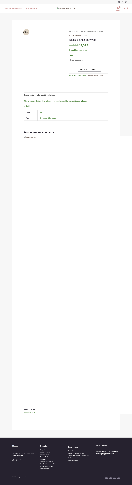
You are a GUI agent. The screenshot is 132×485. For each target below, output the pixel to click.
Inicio (71, 31)
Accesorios (43, 459)
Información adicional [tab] (46, 95)
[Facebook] (122, 2)
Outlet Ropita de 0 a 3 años (13, 8)
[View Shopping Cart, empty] (118, 8)
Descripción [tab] (29, 95)
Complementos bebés (46, 466)
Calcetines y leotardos (46, 461)
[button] (22, 8)
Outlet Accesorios (31, 8)
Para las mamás (44, 468)
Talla (71, 55)
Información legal (73, 460)
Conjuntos (43, 450)
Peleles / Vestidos (45, 452)
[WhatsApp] (126, 2)
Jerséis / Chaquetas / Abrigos (48, 464)
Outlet (85, 35)
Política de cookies (73, 458)
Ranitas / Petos (44, 454)
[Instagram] (119, 2)
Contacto (70, 450)
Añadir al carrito (89, 70)
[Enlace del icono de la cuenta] (124, 8)
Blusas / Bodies (80, 31)
